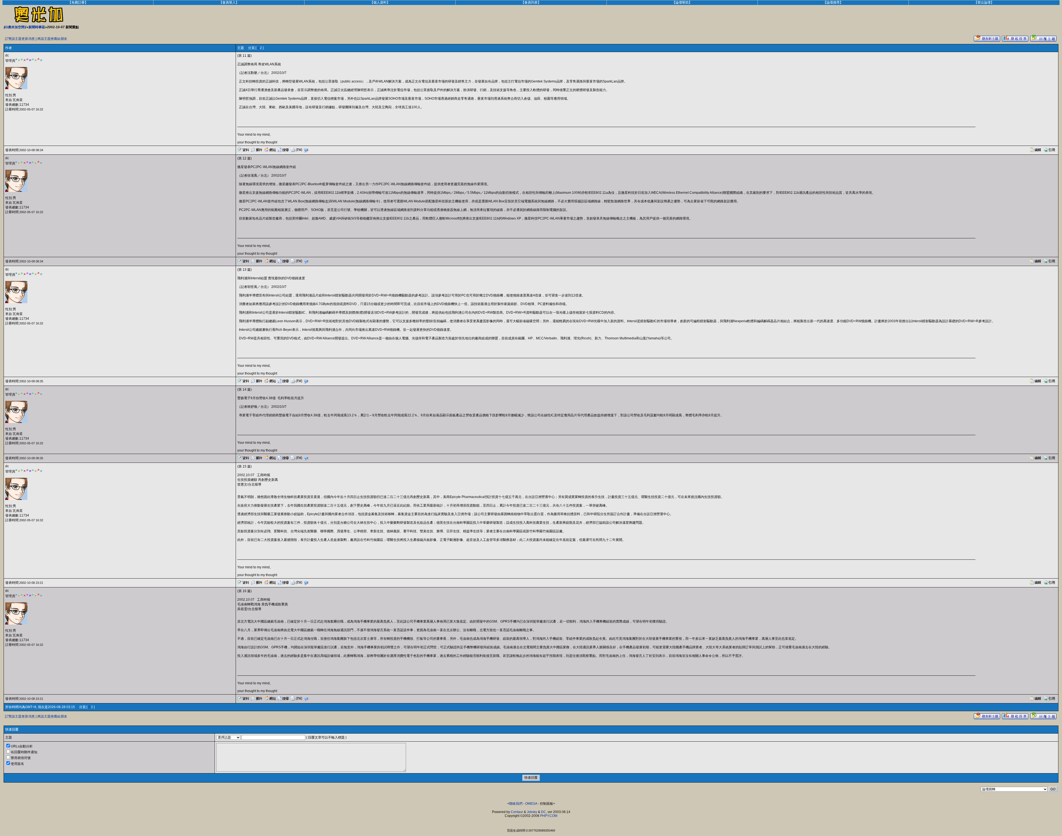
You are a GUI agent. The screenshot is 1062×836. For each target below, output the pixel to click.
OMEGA (531, 804)
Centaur (517, 812)
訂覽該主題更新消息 (20, 39)
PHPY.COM (548, 816)
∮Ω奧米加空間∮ (15, 27)
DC (543, 812)
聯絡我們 (515, 804)
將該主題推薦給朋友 (52, 39)
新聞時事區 (36, 27)
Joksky (532, 812)
